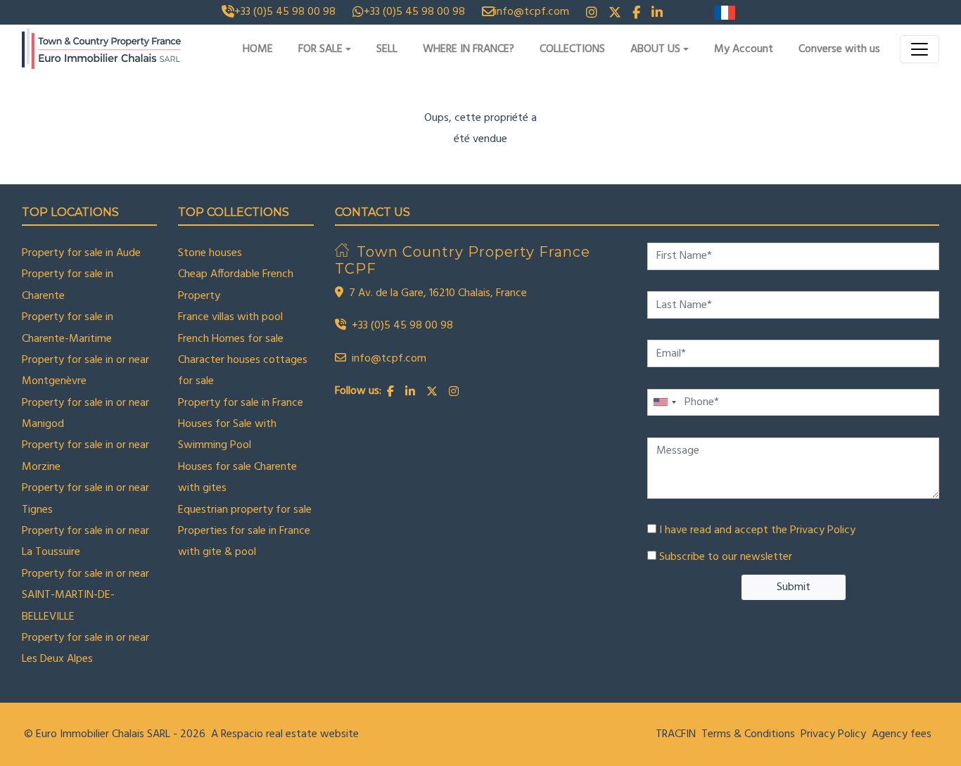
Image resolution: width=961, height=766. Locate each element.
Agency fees (901, 734)
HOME (258, 49)
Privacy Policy (822, 530)
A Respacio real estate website (285, 734)
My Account (743, 49)
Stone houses (210, 253)
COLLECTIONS (572, 49)
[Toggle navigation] (919, 49)
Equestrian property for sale (245, 510)
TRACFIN (676, 734)
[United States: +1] (664, 403)
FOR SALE (320, 49)
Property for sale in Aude (81, 253)
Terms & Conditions (748, 734)
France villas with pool (230, 317)
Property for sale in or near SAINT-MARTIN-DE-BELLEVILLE (85, 595)
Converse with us (839, 49)
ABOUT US (655, 49)
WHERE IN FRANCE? (468, 49)
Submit (793, 587)
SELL (386, 49)
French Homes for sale (231, 339)
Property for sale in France (240, 403)
